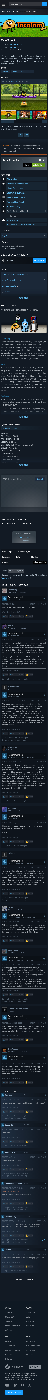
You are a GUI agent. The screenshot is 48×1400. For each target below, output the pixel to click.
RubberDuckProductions (18, 1008)
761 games (11, 628)
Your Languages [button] (15, 571)
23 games (11, 910)
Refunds (8, 1359)
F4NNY (11, 907)
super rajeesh (13, 950)
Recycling (30, 1326)
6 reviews (21, 910)
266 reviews (23, 1052)
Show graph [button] (38, 562)
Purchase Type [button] (24, 552)
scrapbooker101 (14, 686)
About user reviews (9, 523)
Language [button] (6, 557)
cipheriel (11, 853)
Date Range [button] (20, 557)
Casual (24, 72)
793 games (11, 1052)
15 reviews (11, 856)
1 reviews (11, 689)
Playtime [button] (34, 557)
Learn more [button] (39, 260)
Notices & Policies (12, 1350)
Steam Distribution (12, 1326)
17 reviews (11, 1011)
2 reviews (11, 750)
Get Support (31, 1350)
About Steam (10, 1312)
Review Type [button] (7, 552)
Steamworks (10, 1321)
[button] (5, 11)
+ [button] (31, 72)
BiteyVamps (13, 1049)
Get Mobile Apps (14, 1392)
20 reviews (22, 628)
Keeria (10, 625)
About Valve (31, 1312)
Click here (36, 148)
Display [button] (5, 562)
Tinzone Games (16, 44)
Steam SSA (9, 1317)
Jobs (28, 1317)
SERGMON (12, 747)
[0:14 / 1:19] (24, 97)
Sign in (4, 126)
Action (5, 72)
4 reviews (22, 953)
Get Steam (30, 1341)
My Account (31, 1354)
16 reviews (22, 592)
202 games (12, 811)
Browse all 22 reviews (24, 1279)
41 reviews (22, 811)
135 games (11, 953)
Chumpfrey (12, 589)
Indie (15, 72)
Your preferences (24, 523)
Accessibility (10, 1346)
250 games (12, 592)
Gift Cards (9, 1330)
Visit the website (9, 286)
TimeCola (12, 808)
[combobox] (25, 4)
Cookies (8, 1354)
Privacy (8, 1341)
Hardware (30, 1321)
